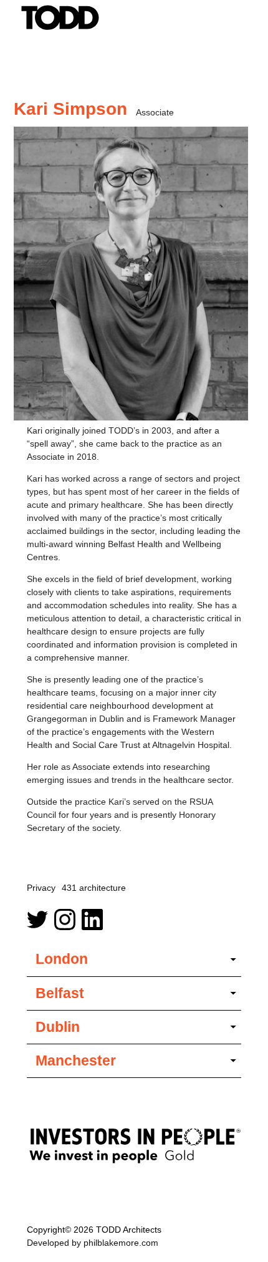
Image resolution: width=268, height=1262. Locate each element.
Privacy (41, 888)
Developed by (92, 1243)
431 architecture (94, 888)
